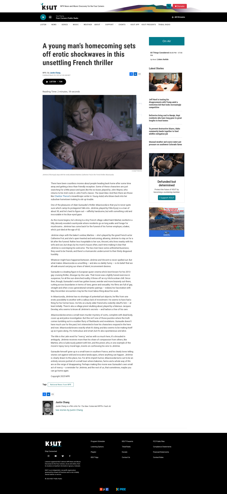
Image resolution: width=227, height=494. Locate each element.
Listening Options (97, 447)
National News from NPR (60, 385)
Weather (88, 25)
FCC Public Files (159, 441)
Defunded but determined (166, 183)
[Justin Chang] (48, 408)
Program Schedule (98, 441)
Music (76, 25)
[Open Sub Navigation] (48, 25)
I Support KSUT (166, 197)
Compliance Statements (162, 447)
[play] (43, 17)
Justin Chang (55, 73)
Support (109, 25)
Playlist (93, 452)
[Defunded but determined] (166, 165)
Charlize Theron (62, 196)
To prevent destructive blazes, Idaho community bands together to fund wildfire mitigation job (164, 131)
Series (65, 25)
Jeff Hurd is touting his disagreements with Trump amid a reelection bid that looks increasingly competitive (165, 103)
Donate (180, 6)
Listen (43, 25)
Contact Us (126, 457)
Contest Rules (158, 457)
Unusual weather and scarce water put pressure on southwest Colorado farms (165, 143)
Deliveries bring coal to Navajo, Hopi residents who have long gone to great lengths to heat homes (165, 118)
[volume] (50, 17)
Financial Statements (161, 452)
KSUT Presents (149, 25)
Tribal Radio (164, 25)
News (54, 25)
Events (122, 25)
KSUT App (135, 25)
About (97, 25)
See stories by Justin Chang (69, 409)
